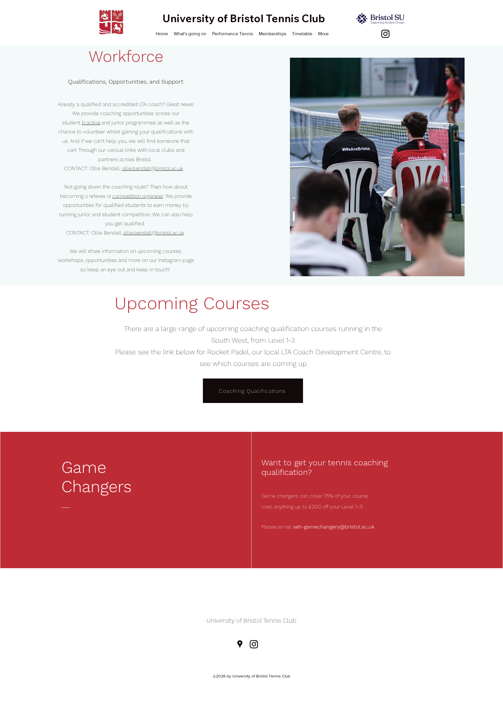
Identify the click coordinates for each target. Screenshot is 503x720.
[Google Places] (239, 644)
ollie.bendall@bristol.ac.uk (152, 168)
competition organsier (137, 196)
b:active (91, 122)
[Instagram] (385, 33)
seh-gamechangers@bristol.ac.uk (333, 527)
